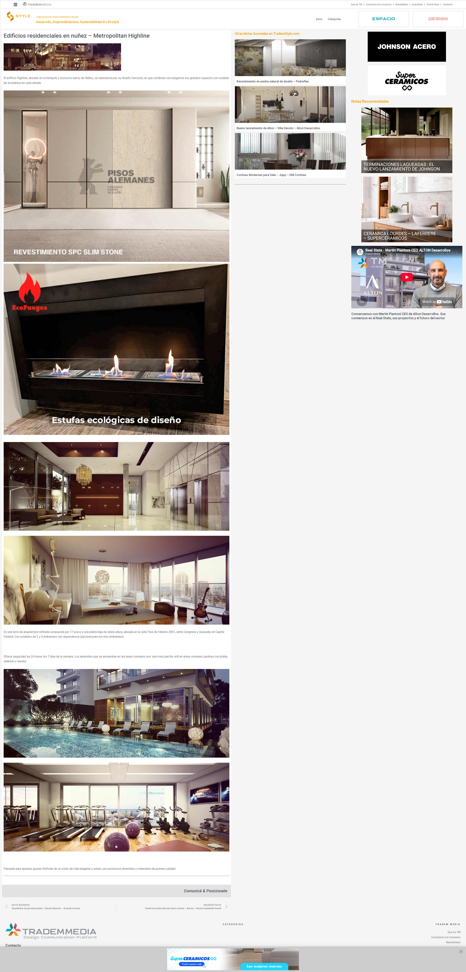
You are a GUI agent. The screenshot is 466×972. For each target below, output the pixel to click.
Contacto (448, 4)
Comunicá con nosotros (378, 4)
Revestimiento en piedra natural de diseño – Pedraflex (273, 81)
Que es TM (356, 4)
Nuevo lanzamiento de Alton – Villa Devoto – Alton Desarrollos (278, 128)
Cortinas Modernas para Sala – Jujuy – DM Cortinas (271, 175)
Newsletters (401, 4)
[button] (15, 4)
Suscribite (417, 4)
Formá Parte (432, 4)
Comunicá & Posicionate (205, 890)
